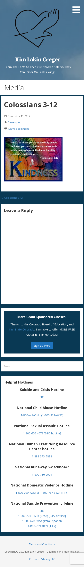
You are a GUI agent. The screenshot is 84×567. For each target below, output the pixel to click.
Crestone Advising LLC (42, 559)
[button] (77, 7)
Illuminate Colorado (21, 329)
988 (42, 397)
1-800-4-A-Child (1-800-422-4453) (42, 415)
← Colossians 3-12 (12, 197)
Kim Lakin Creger (37, 59)
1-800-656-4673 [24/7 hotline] (42, 433)
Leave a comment (18, 128)
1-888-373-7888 (42, 456)
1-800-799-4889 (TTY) (42, 526)
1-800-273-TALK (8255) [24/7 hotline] (42, 516)
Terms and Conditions (42, 544)
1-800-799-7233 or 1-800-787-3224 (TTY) (42, 492)
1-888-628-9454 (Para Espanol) (42, 521)
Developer (14, 122)
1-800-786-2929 (42, 474)
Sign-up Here (42, 345)
